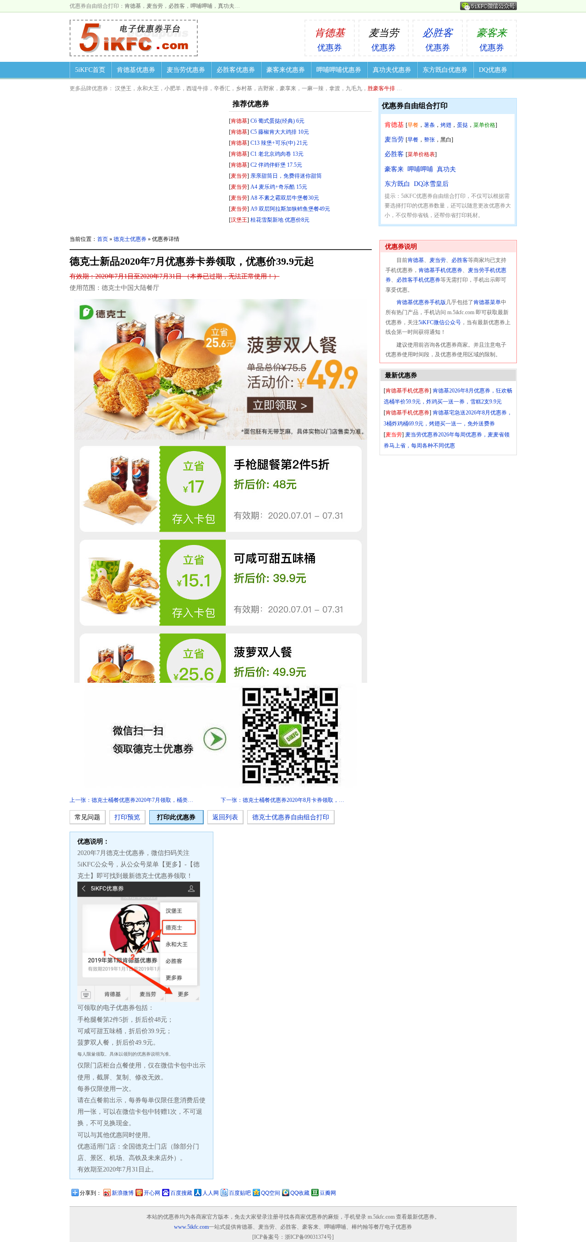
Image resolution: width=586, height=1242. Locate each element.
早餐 (412, 125)
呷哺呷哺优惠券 (338, 69)
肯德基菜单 (487, 302)
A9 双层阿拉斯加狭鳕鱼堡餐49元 (290, 209)
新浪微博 (123, 1193)
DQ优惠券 (493, 69)
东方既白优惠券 (445, 69)
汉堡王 (123, 88)
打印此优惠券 (176, 817)
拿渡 (334, 88)
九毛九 (354, 88)
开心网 (152, 1193)
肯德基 (133, 6)
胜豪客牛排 (381, 88)
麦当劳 (154, 6)
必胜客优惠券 (236, 69)
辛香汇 (222, 88)
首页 (102, 239)
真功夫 (226, 6)
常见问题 (87, 817)
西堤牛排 (197, 88)
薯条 (429, 125)
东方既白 (397, 183)
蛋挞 (462, 125)
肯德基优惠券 (136, 69)
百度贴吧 (240, 1193)
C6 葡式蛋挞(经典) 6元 (277, 121)
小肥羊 (172, 88)
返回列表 (225, 817)
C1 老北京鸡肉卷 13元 (277, 154)
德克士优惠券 (130, 239)
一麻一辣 (313, 88)
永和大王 (148, 88)
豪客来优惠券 (285, 69)
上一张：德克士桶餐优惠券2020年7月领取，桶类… (131, 800)
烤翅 (445, 125)
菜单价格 (484, 125)
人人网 (210, 1193)
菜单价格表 (421, 154)
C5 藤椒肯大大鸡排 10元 (279, 132)
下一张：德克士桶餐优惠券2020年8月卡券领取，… (282, 800)
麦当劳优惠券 (186, 69)
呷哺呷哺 (201, 6)
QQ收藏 (299, 1193)
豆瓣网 (328, 1193)
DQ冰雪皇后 (431, 183)
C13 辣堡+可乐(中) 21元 (279, 143)
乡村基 (244, 88)
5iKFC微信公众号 (439, 322)
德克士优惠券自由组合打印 (290, 817)
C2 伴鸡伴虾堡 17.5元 (276, 165)
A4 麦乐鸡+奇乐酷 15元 (278, 187)
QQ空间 (270, 1193)
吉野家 (266, 88)
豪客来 (394, 169)
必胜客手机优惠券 (418, 280)
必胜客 (176, 6)
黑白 (445, 139)
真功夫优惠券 (392, 69)
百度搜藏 (181, 1193)
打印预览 (127, 817)
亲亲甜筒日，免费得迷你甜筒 (286, 176)
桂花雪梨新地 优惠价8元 (279, 220)
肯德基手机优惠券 (440, 270)
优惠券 (330, 39)
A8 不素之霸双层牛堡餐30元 (284, 198)
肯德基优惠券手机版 (421, 302)
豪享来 (288, 88)
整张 (429, 139)
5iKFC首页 (90, 69)
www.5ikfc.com (191, 1227)
